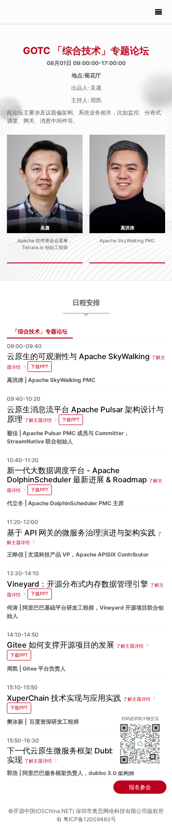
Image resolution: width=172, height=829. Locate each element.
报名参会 (140, 787)
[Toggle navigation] (158, 12)
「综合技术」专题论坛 (39, 331)
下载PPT (40, 366)
